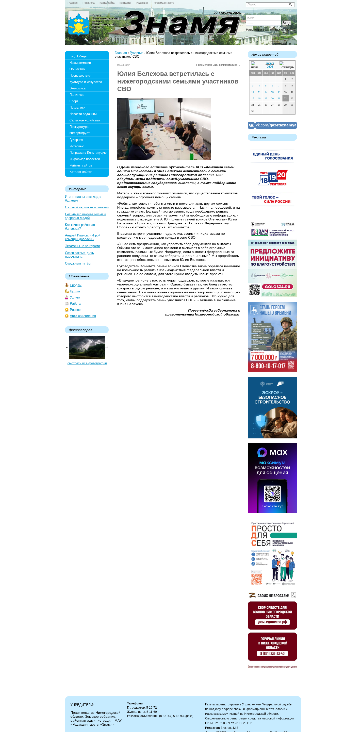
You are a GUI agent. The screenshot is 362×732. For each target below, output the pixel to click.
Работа (75, 303)
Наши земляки (80, 63)
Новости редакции (83, 114)
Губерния (76, 140)
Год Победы (78, 56)
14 (279, 92)
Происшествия (80, 75)
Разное (75, 310)
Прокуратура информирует (79, 130)
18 (259, 98)
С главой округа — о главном (87, 207)
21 (279, 98)
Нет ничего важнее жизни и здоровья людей (85, 216)
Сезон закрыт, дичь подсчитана (79, 254)
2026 (270, 66)
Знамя (78, 24)
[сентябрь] (287, 65)
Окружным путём (78, 263)
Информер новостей (84, 159)
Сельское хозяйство (84, 120)
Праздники (77, 107)
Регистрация (254, 29)
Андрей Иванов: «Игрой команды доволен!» (82, 237)
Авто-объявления (83, 316)
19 (266, 98)
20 (272, 98)
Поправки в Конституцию (88, 152)
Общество (77, 69)
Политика (76, 95)
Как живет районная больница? (80, 226)
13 (272, 92)
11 (259, 92)
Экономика (77, 88)
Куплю (75, 291)
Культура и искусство (85, 82)
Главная (121, 53)
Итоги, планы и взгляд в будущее (83, 198)
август (270, 63)
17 (252, 98)
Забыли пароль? (285, 29)
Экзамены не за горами (82, 246)
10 (252, 92)
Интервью (76, 146)
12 (266, 92)
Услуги (75, 297)
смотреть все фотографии (87, 363)
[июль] (255, 65)
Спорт (73, 101)
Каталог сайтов (80, 172)
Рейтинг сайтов (80, 165)
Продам (76, 285)
